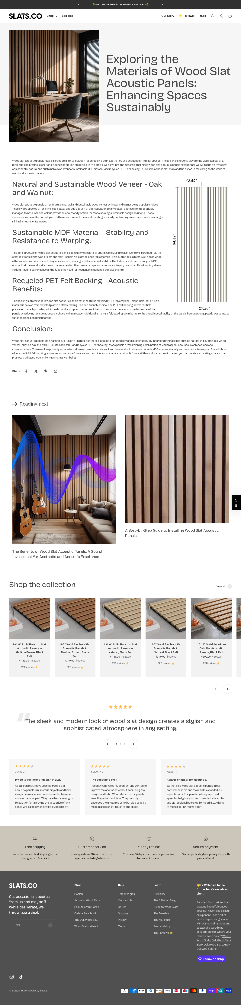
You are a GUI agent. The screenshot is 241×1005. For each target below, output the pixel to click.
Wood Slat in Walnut (86, 926)
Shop (50, 15)
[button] (236, 502)
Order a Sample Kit (85, 913)
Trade (202, 15)
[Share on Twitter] (36, 371)
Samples (67, 15)
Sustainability (161, 926)
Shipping (123, 913)
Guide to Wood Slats (165, 907)
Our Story (167, 15)
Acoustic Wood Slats (87, 900)
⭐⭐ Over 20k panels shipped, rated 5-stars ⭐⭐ (120, 4)
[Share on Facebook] (26, 371)
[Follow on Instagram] (11, 976)
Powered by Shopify (37, 990)
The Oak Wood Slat (86, 919)
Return (122, 907)
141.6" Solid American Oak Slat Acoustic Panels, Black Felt (211, 648)
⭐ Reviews (186, 15)
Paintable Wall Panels (87, 907)
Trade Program (126, 894)
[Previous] (78, 4)
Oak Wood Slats (221, 940)
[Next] (162, 4)
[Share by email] (55, 371)
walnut (127, 204)
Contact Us (125, 900)
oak (115, 204)
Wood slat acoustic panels (28, 160)
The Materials (161, 919)
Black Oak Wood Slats (210, 944)
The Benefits (161, 913)
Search (78, 894)
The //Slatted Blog (164, 900)
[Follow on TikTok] (21, 976)
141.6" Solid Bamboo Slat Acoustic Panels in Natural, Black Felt (120, 648)
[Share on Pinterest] (46, 371)
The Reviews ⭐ (162, 932)
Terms (121, 926)
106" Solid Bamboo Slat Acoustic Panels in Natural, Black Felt (166, 648)
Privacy (122, 919)
